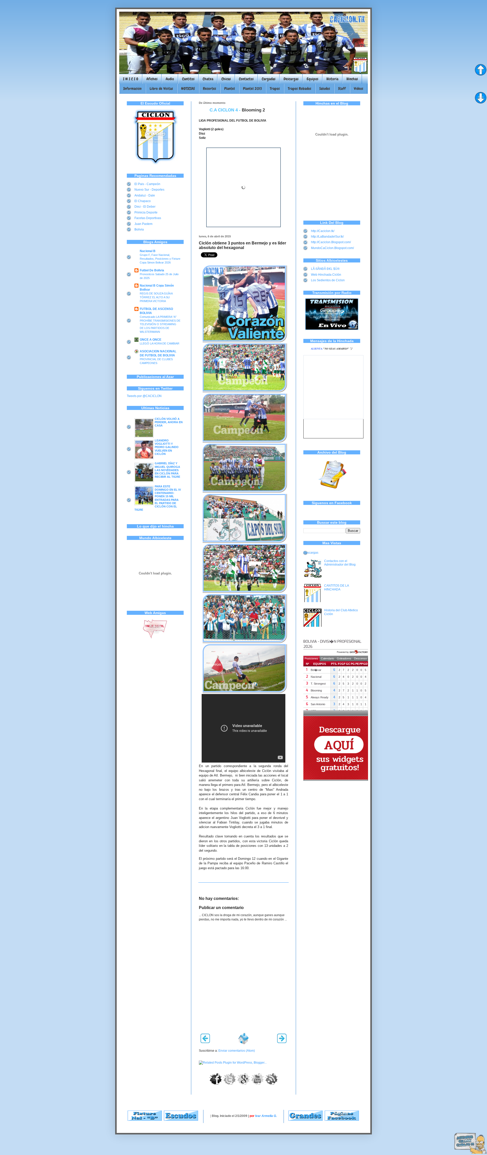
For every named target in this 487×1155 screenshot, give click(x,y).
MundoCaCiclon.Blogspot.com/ (332, 248)
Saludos (324, 88)
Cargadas (268, 78)
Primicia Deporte (146, 212)
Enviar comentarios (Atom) (236, 1050)
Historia (332, 78)
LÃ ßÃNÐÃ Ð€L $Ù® (325, 269)
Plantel (229, 88)
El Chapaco (142, 201)
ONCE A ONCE (150, 339)
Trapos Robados (299, 88)
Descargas (291, 78)
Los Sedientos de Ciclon (328, 280)
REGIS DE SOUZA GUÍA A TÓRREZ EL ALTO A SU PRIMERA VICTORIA (156, 297)
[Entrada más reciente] (205, 1042)
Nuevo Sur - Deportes (149, 189)
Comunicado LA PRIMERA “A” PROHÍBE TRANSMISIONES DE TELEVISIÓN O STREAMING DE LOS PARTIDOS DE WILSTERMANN (160, 324)
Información (132, 88)
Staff (342, 88)
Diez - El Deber (144, 206)
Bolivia (139, 229)
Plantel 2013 (252, 88)
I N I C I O (130, 78)
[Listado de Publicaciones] (332, 491)
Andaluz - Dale (144, 195)
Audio (170, 78)
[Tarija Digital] (155, 637)
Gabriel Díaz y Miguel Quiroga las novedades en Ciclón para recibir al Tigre (167, 470)
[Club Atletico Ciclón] (155, 164)
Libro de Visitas (161, 88)
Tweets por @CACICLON (144, 396)
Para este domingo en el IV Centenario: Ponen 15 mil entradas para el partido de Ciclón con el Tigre (157, 498)
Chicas (226, 78)
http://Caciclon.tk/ (322, 231)
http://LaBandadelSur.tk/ (327, 236)
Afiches (152, 78)
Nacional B (147, 251)
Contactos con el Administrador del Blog (340, 562)
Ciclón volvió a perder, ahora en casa (169, 422)
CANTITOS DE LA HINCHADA (336, 587)
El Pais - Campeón (147, 184)
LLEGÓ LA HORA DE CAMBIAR (159, 343)
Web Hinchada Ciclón (326, 274)
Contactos (246, 78)
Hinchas (352, 78)
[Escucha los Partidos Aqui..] (331, 329)
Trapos (275, 88)
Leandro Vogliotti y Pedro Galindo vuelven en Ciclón (167, 447)
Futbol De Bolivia (152, 270)
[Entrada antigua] (281, 1042)
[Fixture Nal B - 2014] (145, 1119)
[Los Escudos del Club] (181, 1119)
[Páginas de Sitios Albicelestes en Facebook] (342, 1119)
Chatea (208, 78)
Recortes (209, 88)
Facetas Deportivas (147, 218)
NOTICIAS (188, 88)
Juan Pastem (143, 224)
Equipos (312, 78)
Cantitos (188, 78)
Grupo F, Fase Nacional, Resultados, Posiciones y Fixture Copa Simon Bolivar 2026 (160, 258)
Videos (358, 88)
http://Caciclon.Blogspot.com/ (331, 242)
